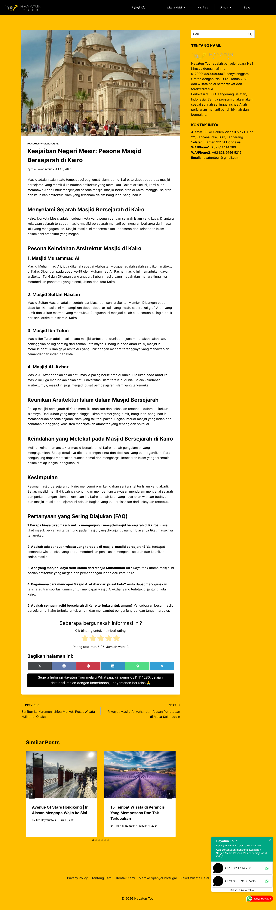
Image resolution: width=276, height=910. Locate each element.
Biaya (247, 7)
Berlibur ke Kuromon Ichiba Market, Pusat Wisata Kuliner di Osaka (58, 711)
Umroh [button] (224, 7)
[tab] (93, 840)
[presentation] (61, 774)
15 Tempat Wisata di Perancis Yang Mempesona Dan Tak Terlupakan (137, 813)
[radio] (84, 639)
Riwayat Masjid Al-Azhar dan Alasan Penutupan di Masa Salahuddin (144, 711)
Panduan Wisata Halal (43, 143)
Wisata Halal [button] (174, 7)
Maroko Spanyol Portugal (158, 878)
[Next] (170, 794)
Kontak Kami (125, 878)
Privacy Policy (77, 878)
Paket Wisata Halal (194, 878)
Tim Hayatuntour (41, 169)
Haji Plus (203, 7)
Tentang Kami (101, 878)
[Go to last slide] (32, 794)
